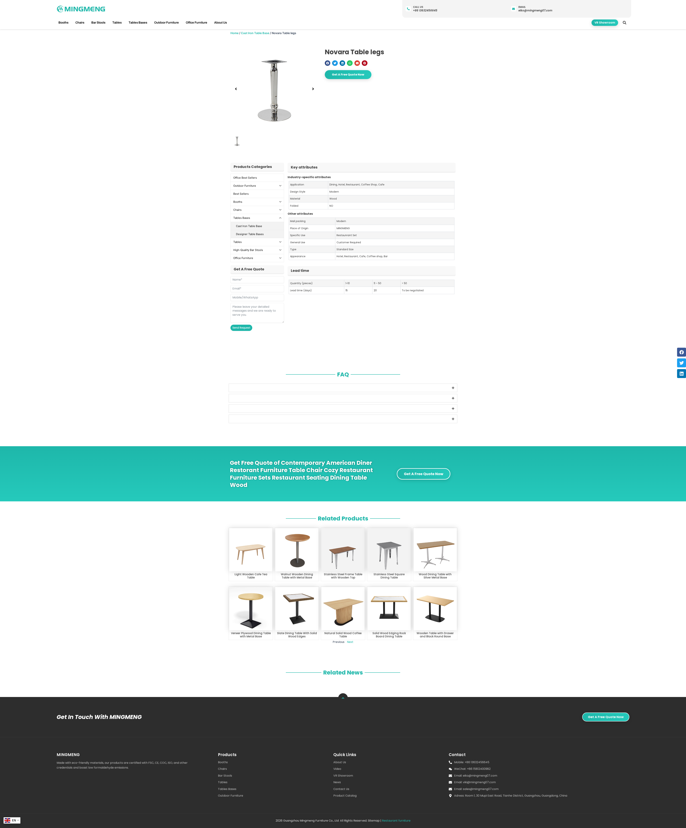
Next (350, 642)
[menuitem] (63, 22)
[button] (625, 23)
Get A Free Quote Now (348, 74)
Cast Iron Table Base (255, 33)
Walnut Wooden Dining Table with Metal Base (297, 575)
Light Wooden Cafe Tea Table (251, 575)
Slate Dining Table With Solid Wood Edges (297, 634)
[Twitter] (681, 362)
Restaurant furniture (396, 821)
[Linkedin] (681, 373)
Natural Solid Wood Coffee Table (343, 634)
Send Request (241, 327)
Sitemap (374, 821)
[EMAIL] (513, 8)
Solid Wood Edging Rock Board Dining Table (389, 634)
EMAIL (522, 7)
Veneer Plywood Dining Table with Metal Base (251, 634)
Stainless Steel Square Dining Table (389, 575)
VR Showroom (605, 23)
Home (234, 33)
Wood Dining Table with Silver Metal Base (435, 575)
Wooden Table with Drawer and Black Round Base (435, 634)
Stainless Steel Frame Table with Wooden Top (343, 575)
